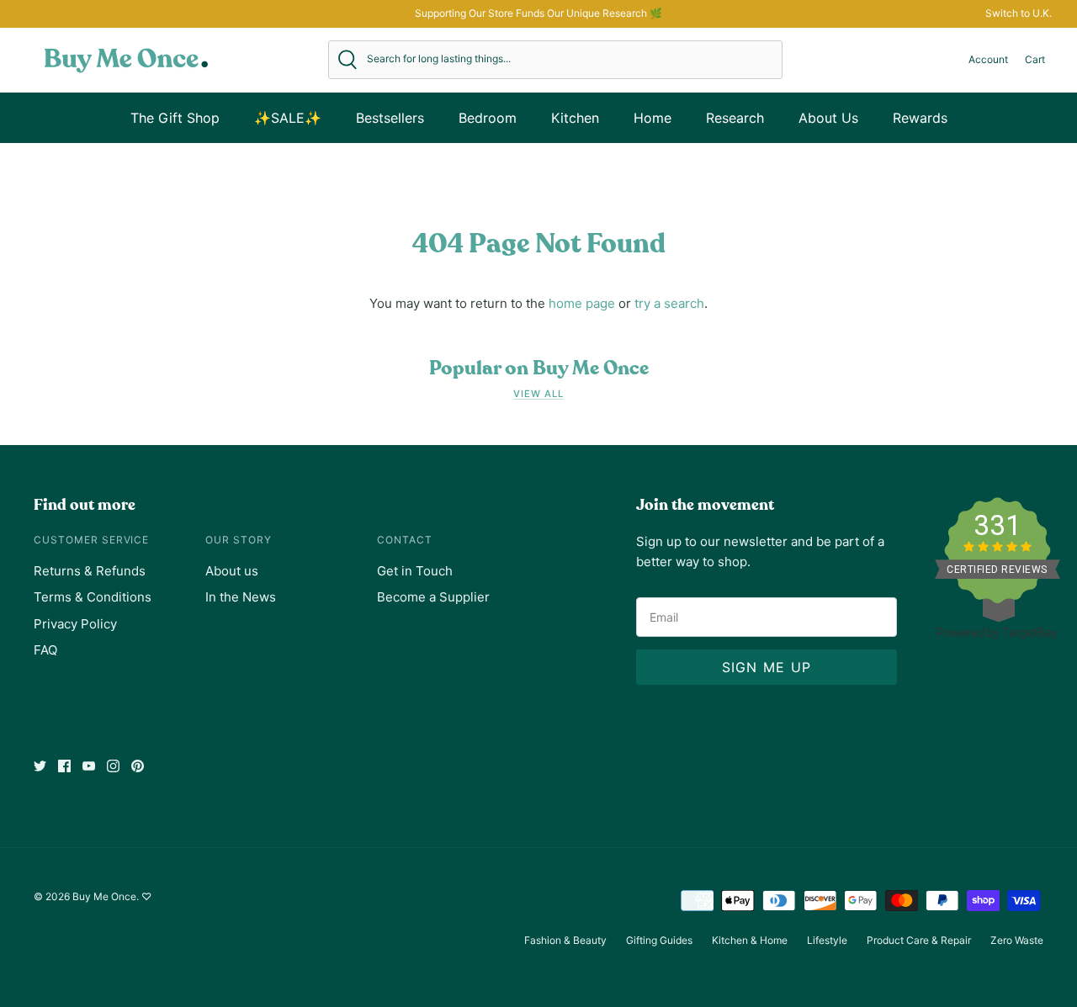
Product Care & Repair (919, 940)
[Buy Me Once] (126, 60)
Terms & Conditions (92, 597)
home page (582, 303)
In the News (240, 597)
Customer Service (91, 539)
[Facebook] (64, 766)
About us (231, 571)
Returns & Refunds (90, 571)
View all (538, 394)
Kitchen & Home (750, 940)
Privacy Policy (75, 624)
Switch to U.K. (1018, 13)
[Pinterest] (137, 766)
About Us (828, 117)
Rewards (920, 117)
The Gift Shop (175, 117)
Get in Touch (415, 571)
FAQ (45, 650)
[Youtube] (88, 766)
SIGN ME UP (767, 667)
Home (652, 117)
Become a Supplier (433, 597)
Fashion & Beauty (565, 940)
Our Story (238, 539)
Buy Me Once (104, 896)
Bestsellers (390, 117)
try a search (669, 303)
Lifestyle (827, 940)
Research (735, 117)
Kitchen (575, 117)
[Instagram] (113, 766)
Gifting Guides (659, 940)
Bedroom (488, 117)
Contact (404, 539)
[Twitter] (40, 766)
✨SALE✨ (287, 117)
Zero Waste (1016, 940)
